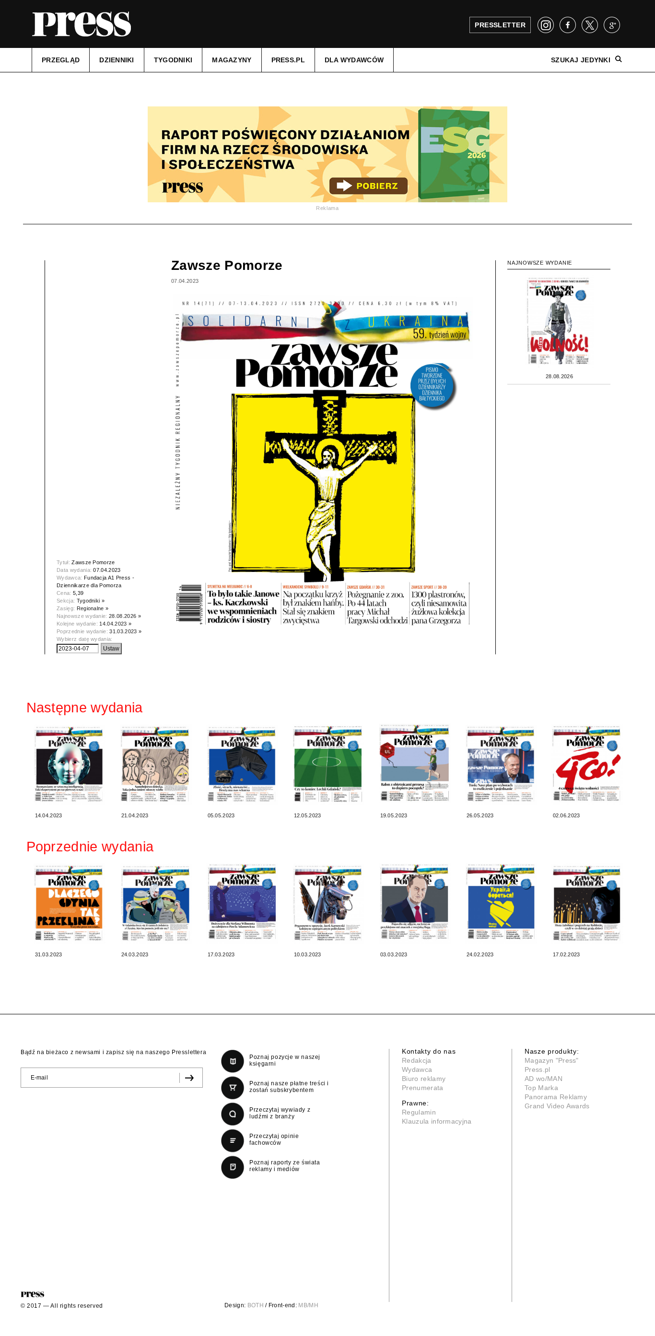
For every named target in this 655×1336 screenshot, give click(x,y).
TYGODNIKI (173, 60)
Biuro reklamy (423, 1078)
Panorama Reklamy (556, 1097)
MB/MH (308, 1305)
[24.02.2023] (501, 903)
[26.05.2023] (501, 764)
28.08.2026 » (125, 616)
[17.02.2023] (587, 903)
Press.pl (537, 1069)
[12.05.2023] (328, 764)
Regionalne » (93, 608)
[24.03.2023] (156, 903)
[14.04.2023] (69, 764)
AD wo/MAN (543, 1078)
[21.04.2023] (156, 764)
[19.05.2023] (415, 763)
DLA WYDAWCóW (354, 60)
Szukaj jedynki (580, 60)
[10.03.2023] (328, 903)
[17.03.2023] (242, 903)
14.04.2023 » (115, 624)
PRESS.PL (288, 60)
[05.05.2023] (242, 764)
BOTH (255, 1305)
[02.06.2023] (587, 764)
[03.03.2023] (415, 903)
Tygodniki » (91, 601)
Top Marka (541, 1088)
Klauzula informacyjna (437, 1121)
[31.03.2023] (69, 903)
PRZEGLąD (61, 60)
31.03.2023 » (125, 631)
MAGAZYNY (231, 60)
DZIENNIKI (116, 60)
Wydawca (417, 1069)
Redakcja (417, 1060)
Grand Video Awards (557, 1106)
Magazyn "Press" (552, 1060)
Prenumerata (423, 1088)
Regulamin (419, 1112)
